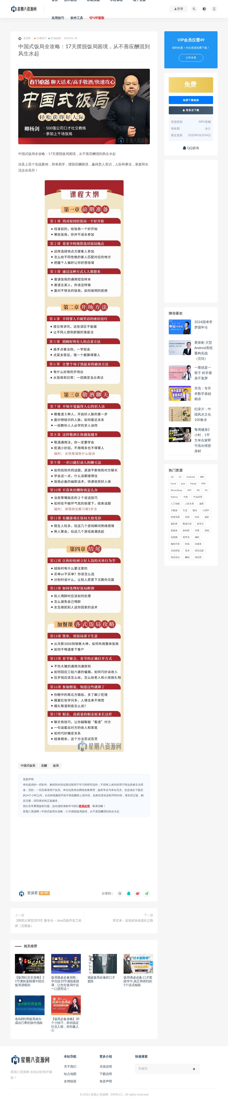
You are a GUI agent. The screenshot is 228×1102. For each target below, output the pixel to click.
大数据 (174, 510)
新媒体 (174, 530)
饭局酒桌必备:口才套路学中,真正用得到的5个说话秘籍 (138, 981)
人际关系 (189, 504)
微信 (195, 510)
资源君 (32, 893)
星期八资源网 (31, 811)
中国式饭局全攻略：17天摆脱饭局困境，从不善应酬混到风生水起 (80, 811)
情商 (187, 517)
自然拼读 (175, 551)
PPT (189, 490)
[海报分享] (146, 893)
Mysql (193, 484)
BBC (202, 477)
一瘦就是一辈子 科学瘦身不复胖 (203, 373)
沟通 (197, 530)
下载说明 (106, 1074)
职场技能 (56, 38)
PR (198, 490)
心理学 (205, 510)
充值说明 (106, 1066)
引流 (185, 510)
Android (191, 477)
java (183, 484)
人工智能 (175, 504)
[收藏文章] (119, 893)
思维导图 (175, 517)
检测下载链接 (191, 100)
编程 (197, 537)
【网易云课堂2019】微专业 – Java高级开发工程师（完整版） (48, 923)
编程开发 (175, 544)
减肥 (201, 504)
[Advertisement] (84, 852)
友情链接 (70, 1081)
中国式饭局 (28, 765)
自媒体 (198, 544)
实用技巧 (58, 18)
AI (180, 477)
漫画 (207, 530)
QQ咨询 (192, 148)
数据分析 (187, 524)
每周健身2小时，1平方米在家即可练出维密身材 (202, 440)
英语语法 (175, 557)
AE (172, 477)
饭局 (56, 765)
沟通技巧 (42, 38)
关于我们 (70, 1066)
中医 (185, 497)
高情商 (198, 557)
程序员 (186, 537)
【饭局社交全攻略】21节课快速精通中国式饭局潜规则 (29, 981)
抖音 (197, 517)
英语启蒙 (199, 551)
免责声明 (106, 1081)
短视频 (174, 537)
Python (174, 497)
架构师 (186, 530)
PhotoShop (176, 490)
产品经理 (197, 497)
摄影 (207, 517)
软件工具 (77, 18)
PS (206, 490)
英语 (187, 551)
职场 (187, 544)
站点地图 (70, 1074)
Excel (173, 484)
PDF (204, 484)
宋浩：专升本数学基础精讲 (202, 394)
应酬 (44, 765)
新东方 (200, 524)
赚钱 (187, 557)
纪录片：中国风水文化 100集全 (202, 415)
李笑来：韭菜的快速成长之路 (133, 920)
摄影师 (174, 524)
